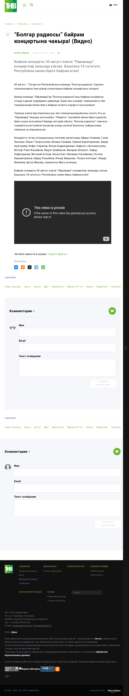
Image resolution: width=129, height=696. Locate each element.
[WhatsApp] (43, 267)
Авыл (27, 286)
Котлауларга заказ (30, 592)
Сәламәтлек (118, 286)
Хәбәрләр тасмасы (28, 571)
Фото (21, 575)
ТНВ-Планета (96, 575)
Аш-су (37, 286)
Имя (21, 325)
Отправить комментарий (103, 383)
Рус (115, 5)
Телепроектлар (76, 566)
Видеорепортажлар (28, 579)
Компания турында (56, 596)
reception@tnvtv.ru (22, 625)
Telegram (52, 254)
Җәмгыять (58, 286)
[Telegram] (36, 267)
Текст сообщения (30, 356)
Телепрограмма (99, 566)
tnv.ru (98, 638)
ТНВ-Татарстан (97, 571)
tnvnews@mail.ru (42, 625)
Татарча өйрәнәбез (52, 571)
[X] (29, 267)
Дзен (64, 254)
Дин (46, 286)
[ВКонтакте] (16, 267)
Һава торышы (13, 286)
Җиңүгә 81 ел (75, 286)
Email (22, 340)
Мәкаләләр (50, 566)
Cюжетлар (24, 583)
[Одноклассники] (23, 267)
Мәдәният (102, 286)
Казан (89, 286)
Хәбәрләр (24, 566)
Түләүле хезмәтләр (56, 601)
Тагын (50, 592)
